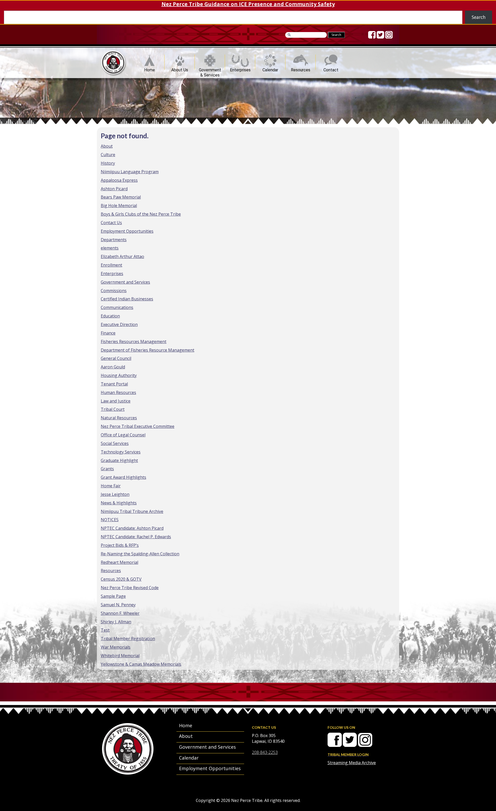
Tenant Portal (114, 384)
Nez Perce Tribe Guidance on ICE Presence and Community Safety (248, 4)
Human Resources (118, 392)
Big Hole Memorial (119, 205)
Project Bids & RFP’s (120, 545)
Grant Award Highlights (123, 477)
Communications (117, 307)
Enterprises (240, 68)
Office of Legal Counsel (123, 435)
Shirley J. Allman (116, 622)
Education (110, 316)
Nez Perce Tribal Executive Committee (137, 426)
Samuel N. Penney (118, 605)
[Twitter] (380, 35)
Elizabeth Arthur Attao (122, 256)
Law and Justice (115, 401)
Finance (108, 333)
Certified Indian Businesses (127, 299)
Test (105, 630)
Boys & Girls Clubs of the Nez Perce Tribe (141, 214)
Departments (114, 239)
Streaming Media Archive (352, 762)
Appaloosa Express (119, 180)
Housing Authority (119, 375)
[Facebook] (372, 35)
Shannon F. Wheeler (120, 613)
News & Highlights (119, 503)
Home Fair (111, 486)
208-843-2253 (265, 752)
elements (110, 248)
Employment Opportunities (127, 231)
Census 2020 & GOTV (121, 579)
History (108, 163)
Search (479, 17)
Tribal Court (113, 409)
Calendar (270, 68)
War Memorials (115, 647)
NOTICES (110, 519)
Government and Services (125, 282)
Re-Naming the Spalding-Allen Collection (140, 554)
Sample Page (113, 596)
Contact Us (111, 222)
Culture (108, 154)
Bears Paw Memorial (121, 197)
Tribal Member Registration (128, 638)
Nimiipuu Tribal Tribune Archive (132, 511)
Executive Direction (119, 324)
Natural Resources (119, 418)
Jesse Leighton (115, 494)
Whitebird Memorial (120, 655)
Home (149, 68)
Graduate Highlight (119, 460)
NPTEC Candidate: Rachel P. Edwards (136, 537)
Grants (107, 469)
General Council (116, 358)
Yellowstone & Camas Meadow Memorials (141, 664)
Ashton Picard (114, 189)
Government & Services (210, 68)
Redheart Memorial (119, 562)
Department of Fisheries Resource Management (147, 350)
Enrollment (111, 265)
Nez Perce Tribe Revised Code (130, 587)
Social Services (115, 443)
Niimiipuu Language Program (130, 172)
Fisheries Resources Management (133, 341)
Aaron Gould (113, 367)
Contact (330, 68)
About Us (179, 68)
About (107, 146)
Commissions (114, 290)
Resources (300, 68)
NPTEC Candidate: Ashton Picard (132, 528)
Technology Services (121, 452)
